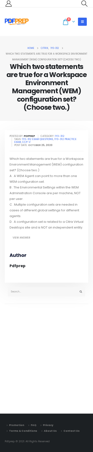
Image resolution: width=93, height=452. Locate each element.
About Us (50, 431)
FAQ (33, 425)
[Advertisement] (46, 357)
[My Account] (8, 3)
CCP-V (26, 142)
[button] (84, 3)
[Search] (81, 291)
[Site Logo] (17, 22)
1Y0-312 (59, 136)
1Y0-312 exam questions (37, 139)
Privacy (48, 425)
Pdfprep (18, 265)
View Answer (21, 237)
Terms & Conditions (23, 431)
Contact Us (71, 431)
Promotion (16, 425)
